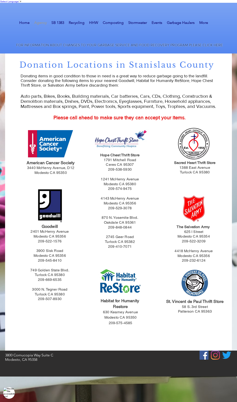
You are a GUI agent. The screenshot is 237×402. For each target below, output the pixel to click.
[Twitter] (226, 355)
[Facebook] (204, 355)
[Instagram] (215, 355)
